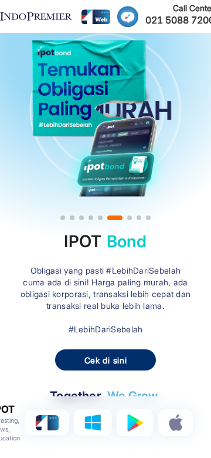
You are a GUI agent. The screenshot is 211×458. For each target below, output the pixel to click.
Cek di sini (105, 360)
